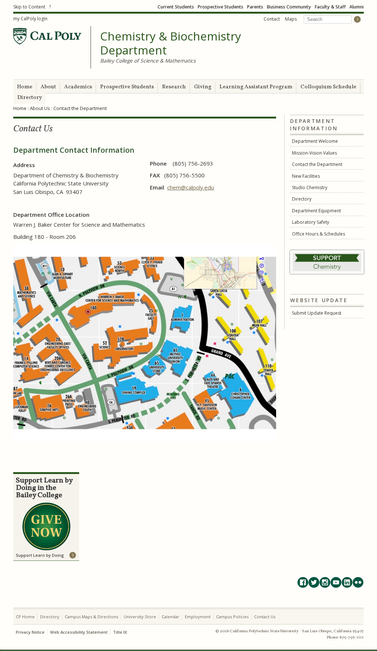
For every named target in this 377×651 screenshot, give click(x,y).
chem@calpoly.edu (190, 187)
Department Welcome (315, 141)
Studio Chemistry (309, 187)
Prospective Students (220, 7)
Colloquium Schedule (328, 87)
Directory (29, 98)
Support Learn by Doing (40, 555)
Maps (291, 19)
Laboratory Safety (310, 222)
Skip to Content (29, 7)
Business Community (289, 7)
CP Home (25, 616)
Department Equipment (316, 211)
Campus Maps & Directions (91, 616)
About (48, 87)
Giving (202, 87)
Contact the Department (317, 164)
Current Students (176, 7)
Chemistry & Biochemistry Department (170, 43)
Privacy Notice (30, 632)
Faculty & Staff (330, 7)
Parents (255, 7)
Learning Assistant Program (255, 87)
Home (24, 87)
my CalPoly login (30, 18)
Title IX (120, 632)
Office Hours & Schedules (318, 234)
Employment (198, 616)
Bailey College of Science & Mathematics (148, 60)
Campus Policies (232, 616)
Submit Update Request (316, 313)
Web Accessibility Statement (79, 632)
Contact (272, 19)
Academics (78, 87)
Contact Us (264, 616)
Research (174, 87)
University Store (140, 616)
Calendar (170, 616)
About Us (40, 108)
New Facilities (306, 176)
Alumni (356, 7)
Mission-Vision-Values (314, 153)
